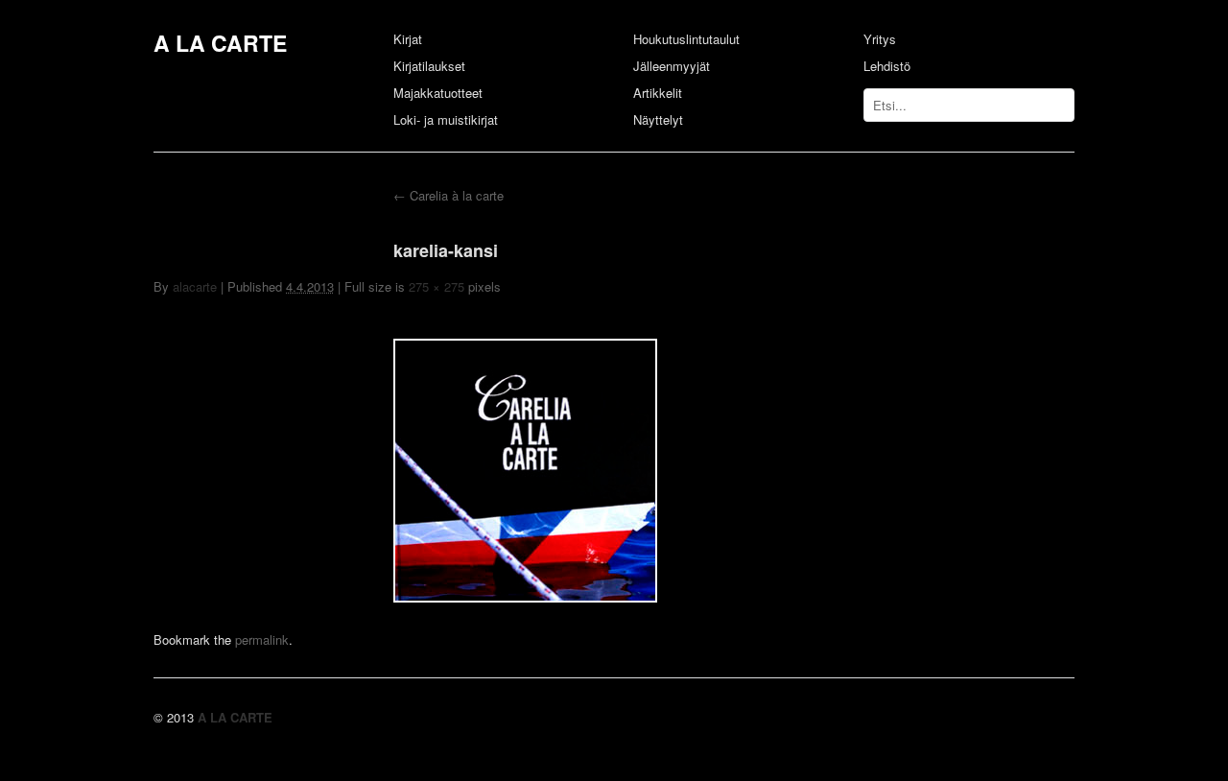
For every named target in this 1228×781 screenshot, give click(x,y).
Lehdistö (886, 66)
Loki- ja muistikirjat (445, 119)
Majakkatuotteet (438, 92)
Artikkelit (657, 92)
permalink (262, 639)
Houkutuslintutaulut (686, 39)
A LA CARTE (220, 43)
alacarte (195, 286)
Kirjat (407, 39)
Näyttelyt (658, 119)
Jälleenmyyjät (671, 66)
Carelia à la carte (448, 195)
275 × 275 (436, 286)
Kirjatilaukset (429, 66)
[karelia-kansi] (525, 596)
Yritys (879, 39)
